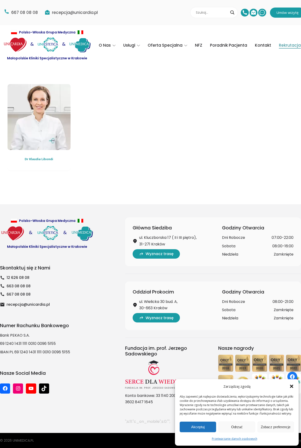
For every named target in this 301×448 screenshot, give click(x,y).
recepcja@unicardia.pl (28, 304)
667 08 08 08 (19, 294)
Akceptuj (198, 427)
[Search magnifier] (232, 12)
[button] (291, 386)
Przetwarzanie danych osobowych (234, 439)
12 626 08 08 (18, 277)
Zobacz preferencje (275, 427)
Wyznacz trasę (160, 254)
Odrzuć (237, 427)
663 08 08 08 (19, 286)
